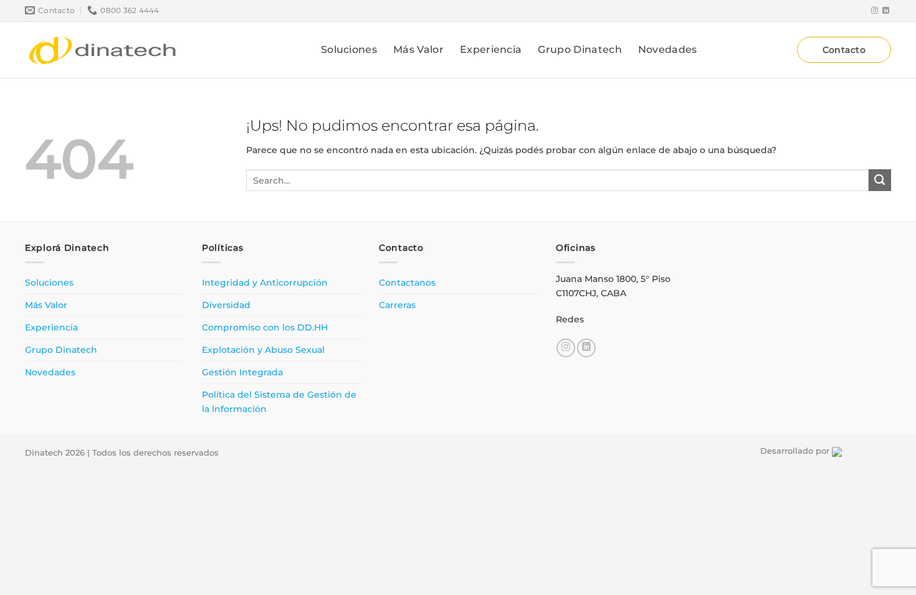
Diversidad (226, 305)
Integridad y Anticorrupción (265, 282)
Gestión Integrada (242, 372)
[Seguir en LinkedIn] (885, 10)
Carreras (397, 305)
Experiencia (491, 49)
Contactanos (407, 282)
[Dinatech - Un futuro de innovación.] (103, 50)
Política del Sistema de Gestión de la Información (279, 402)
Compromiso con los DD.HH (265, 327)
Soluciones (349, 49)
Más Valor (418, 49)
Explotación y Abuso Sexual (263, 349)
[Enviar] (880, 180)
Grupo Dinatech (579, 49)
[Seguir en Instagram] (874, 10)
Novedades (667, 49)
